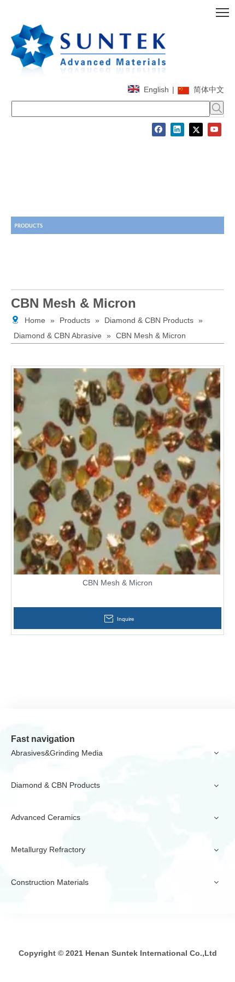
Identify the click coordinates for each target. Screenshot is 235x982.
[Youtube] (214, 129)
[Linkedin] (177, 129)
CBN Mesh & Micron (117, 582)
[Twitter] (196, 129)
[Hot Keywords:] (217, 108)
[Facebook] (159, 129)
